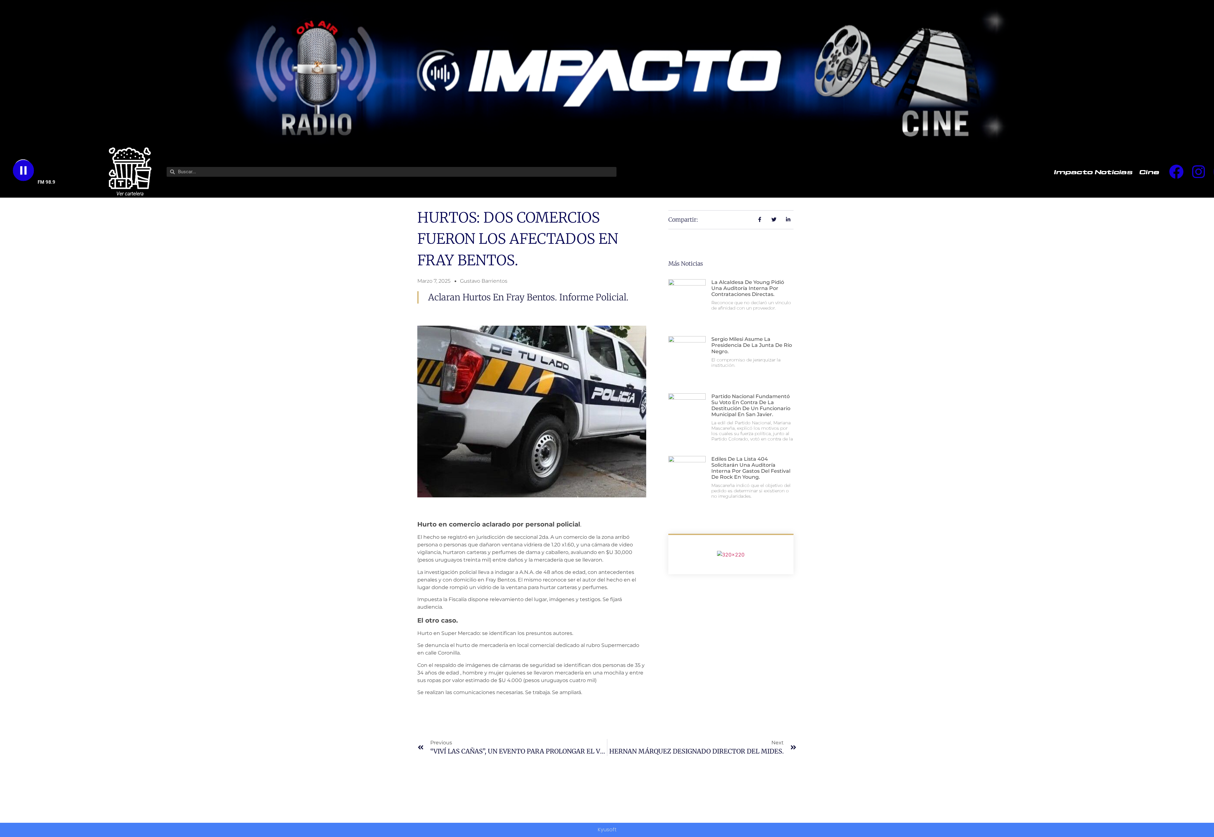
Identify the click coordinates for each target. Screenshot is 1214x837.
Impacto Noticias (1093, 171)
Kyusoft (607, 829)
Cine (1149, 171)
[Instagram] (1198, 171)
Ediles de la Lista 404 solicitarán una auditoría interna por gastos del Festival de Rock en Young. (750, 468)
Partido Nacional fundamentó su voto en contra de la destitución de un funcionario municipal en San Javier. (750, 405)
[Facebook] (1176, 171)
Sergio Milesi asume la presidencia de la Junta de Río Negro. (751, 345)
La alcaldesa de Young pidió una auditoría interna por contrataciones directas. (747, 288)
